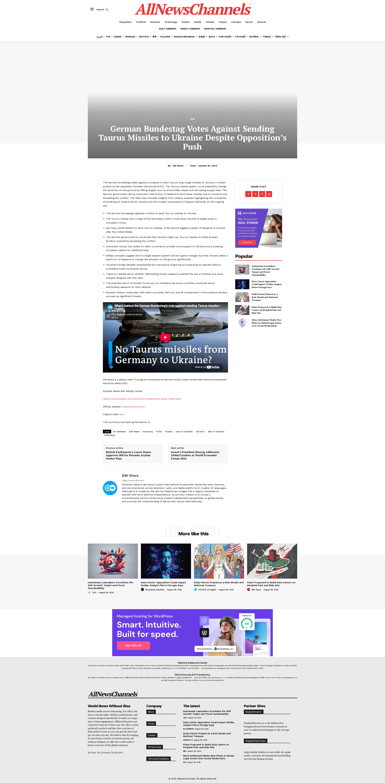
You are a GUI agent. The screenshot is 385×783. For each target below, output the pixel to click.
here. (122, 414)
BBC (185, 751)
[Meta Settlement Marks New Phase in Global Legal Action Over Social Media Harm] (242, 323)
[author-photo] (90, 592)
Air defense (119, 431)
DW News (178, 165)
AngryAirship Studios (256, 741)
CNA (94, 592)
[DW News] (110, 488)
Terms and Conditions (158, 759)
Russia (168, 431)
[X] (255, 194)
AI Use (151, 723)
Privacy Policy (154, 747)
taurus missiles (184, 431)
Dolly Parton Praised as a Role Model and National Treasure (265, 297)
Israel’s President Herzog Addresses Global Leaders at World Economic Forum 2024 (195, 455)
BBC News (256, 590)
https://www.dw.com (133, 406)
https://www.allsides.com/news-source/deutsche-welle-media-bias (142, 398)
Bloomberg (188, 729)
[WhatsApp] (269, 194)
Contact (152, 735)
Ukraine (200, 431)
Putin (159, 431)
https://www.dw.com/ (133, 480)
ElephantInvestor (254, 712)
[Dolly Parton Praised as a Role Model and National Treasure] (242, 297)
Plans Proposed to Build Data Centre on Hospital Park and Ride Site (267, 310)
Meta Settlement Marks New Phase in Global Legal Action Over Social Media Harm (266, 322)
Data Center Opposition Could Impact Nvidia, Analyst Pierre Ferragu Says (267, 284)
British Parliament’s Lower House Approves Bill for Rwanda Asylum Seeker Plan (128, 455)
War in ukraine (216, 431)
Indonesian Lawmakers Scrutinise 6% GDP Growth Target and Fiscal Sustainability (265, 270)
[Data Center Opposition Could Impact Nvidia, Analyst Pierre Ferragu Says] (242, 284)
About (151, 712)
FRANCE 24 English (207, 590)
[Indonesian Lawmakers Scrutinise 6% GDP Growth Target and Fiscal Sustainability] (242, 269)
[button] (103, 9)
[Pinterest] (262, 194)
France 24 (188, 740)
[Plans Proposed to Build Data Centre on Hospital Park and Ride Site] (242, 310)
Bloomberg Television (155, 590)
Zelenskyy (109, 435)
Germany (148, 431)
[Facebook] (248, 194)
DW (192, 119)
